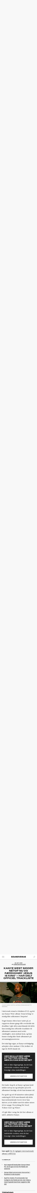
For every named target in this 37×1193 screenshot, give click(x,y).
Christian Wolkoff (20, 964)
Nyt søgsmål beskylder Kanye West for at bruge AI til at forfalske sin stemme (17, 1167)
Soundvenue (18, 957)
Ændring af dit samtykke (18, 1076)
